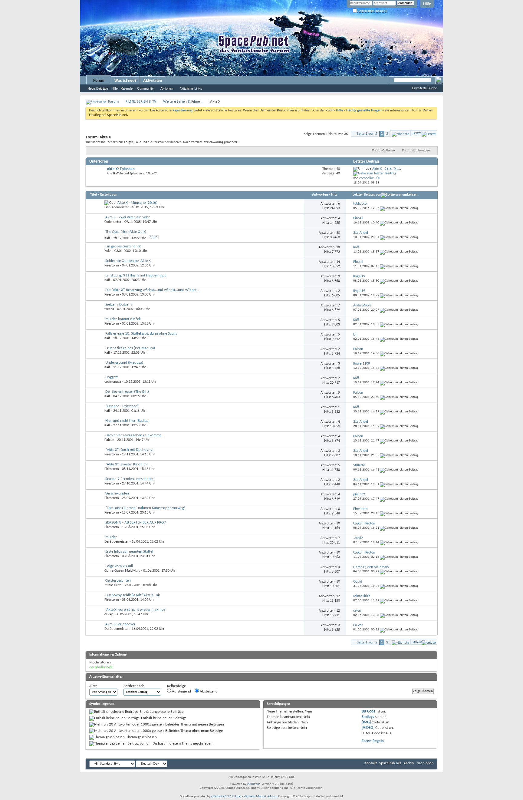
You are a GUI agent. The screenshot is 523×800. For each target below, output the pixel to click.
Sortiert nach (133, 686)
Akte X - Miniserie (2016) (137, 203)
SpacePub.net (390, 763)
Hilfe (427, 4)
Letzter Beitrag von (367, 195)
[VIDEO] (368, 728)
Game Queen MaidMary (122, 571)
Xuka (107, 251)
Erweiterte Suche (424, 88)
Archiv (408, 763)
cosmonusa (112, 382)
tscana (109, 309)
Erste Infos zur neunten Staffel (129, 552)
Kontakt (370, 763)
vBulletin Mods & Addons (260, 796)
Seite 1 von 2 (367, 134)
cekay (108, 614)
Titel (93, 195)
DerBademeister (116, 207)
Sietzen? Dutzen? (118, 304)
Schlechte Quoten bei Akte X (128, 261)
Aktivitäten (152, 80)
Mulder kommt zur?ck (123, 319)
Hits (334, 195)
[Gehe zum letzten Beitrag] (399, 208)
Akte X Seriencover (120, 624)
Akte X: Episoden (121, 169)
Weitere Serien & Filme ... (183, 102)
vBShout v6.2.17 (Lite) (226, 796)
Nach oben (425, 763)
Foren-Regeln (373, 741)
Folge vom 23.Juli (119, 566)
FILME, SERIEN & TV (141, 102)
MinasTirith (112, 585)
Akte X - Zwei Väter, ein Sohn (127, 217)
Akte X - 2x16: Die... (386, 169)
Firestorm (111, 265)
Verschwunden (117, 493)
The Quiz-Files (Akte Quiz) (125, 232)
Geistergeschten (118, 581)
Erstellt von (108, 195)
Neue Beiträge (97, 88)
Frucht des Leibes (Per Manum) (130, 348)
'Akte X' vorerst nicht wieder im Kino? (135, 610)
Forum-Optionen (383, 150)
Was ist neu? (125, 80)
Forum (98, 80)
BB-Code (369, 711)
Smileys (368, 717)
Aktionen (166, 88)
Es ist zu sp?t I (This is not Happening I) (135, 275)
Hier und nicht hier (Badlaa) (127, 421)
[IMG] (366, 722)
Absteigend (208, 691)
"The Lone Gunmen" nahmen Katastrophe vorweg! (145, 508)
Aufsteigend (181, 691)
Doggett (111, 377)
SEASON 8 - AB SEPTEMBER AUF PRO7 (135, 522)
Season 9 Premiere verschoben (130, 479)
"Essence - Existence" (122, 406)
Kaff (107, 238)
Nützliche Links (191, 88)
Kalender (127, 88)
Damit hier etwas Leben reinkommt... (134, 435)
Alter (93, 686)
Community (145, 88)
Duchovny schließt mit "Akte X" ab (132, 595)
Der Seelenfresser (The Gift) (127, 392)
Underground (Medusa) (124, 363)
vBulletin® (254, 784)
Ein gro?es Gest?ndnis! (123, 246)
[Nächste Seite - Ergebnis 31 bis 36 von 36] (400, 133)
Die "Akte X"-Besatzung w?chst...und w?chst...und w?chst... (152, 290)
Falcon (109, 440)
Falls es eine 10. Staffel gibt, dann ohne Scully (141, 334)
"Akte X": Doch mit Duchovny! (129, 450)
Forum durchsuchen (416, 150)
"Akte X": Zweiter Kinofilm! (126, 464)
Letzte (417, 133)
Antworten (320, 195)
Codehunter (112, 222)
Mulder (111, 537)
